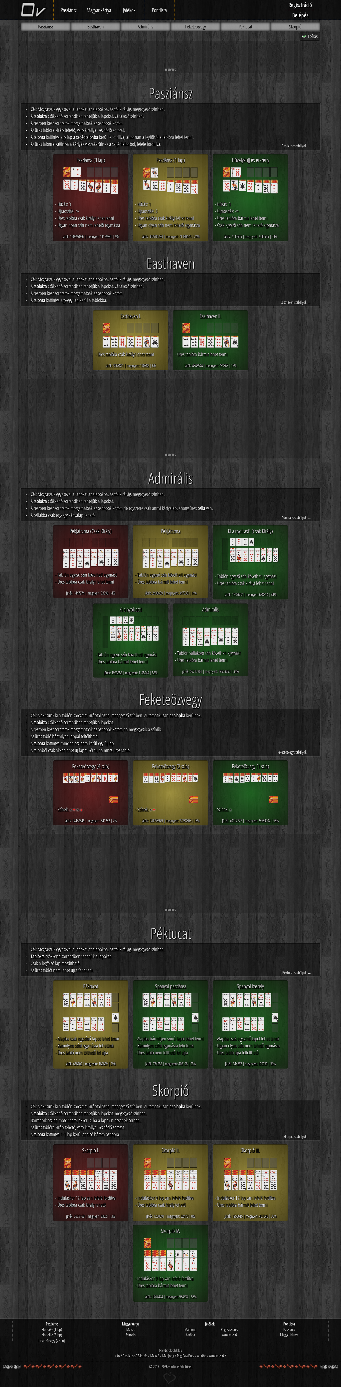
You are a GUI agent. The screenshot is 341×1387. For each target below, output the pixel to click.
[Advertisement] (170, 54)
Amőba (190, 1335)
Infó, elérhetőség (181, 1366)
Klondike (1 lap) (52, 1329)
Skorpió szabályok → (297, 1136)
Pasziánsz (69, 10)
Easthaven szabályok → (296, 302)
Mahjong (190, 1329)
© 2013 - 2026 (158, 1366)
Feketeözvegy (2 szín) (51, 1340)
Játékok (129, 10)
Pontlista (159, 10)
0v (118, 1356)
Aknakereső (229, 1335)
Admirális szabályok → (296, 517)
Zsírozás (131, 1335)
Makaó (130, 1329)
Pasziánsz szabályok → (296, 146)
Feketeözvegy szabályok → (294, 752)
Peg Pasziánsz (229, 1329)
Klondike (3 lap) (52, 1335)
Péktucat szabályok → (296, 972)
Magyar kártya (99, 10)
